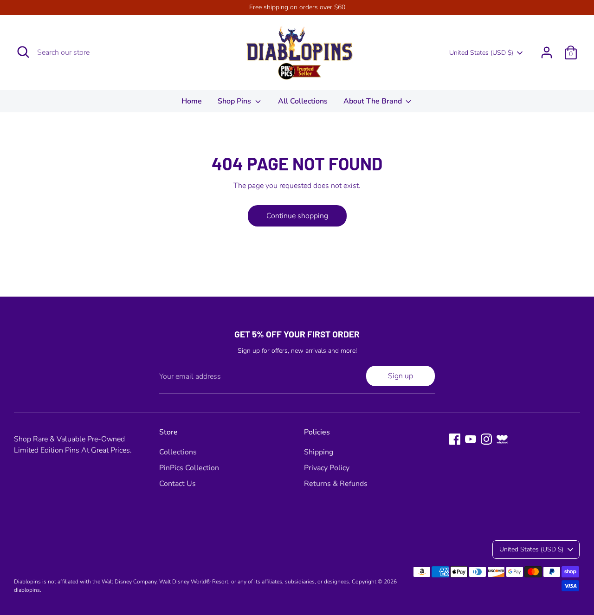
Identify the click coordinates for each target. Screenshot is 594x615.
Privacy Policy (326, 468)
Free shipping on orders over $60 (297, 7)
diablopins (27, 590)
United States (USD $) (481, 52)
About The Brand (373, 101)
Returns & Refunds (336, 484)
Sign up (400, 376)
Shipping (318, 452)
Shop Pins (235, 101)
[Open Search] (23, 52)
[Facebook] (454, 439)
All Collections (303, 101)
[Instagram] (486, 439)
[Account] (546, 52)
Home (191, 101)
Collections (178, 452)
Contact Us (177, 484)
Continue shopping (297, 216)
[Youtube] (470, 439)
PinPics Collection (189, 468)
